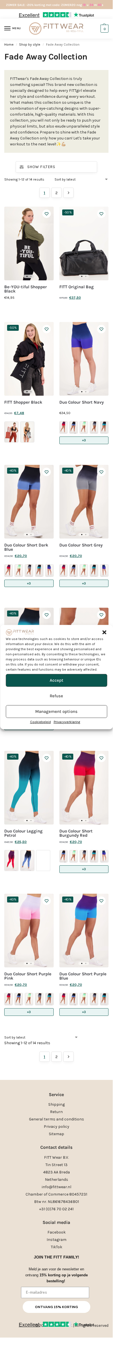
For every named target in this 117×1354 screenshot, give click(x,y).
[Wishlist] (46, 213)
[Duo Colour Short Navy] (84, 359)
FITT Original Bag (76, 287)
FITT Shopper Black (23, 402)
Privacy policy (56, 1126)
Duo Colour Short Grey (81, 545)
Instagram (56, 1239)
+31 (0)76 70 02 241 (56, 1209)
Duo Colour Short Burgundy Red (76, 833)
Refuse (56, 695)
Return (56, 1111)
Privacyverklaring (67, 722)
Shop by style (29, 44)
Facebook (56, 1232)
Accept (56, 680)
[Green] (84, 427)
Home (9, 44)
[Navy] (49, 570)
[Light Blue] (104, 427)
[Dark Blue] (73, 427)
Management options (56, 711)
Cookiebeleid (40, 722)
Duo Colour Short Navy (81, 402)
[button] (104, 632)
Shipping (56, 1104)
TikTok (56, 1247)
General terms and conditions (56, 1119)
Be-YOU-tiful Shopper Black (25, 289)
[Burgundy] (63, 427)
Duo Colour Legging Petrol (23, 833)
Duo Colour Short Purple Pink (27, 976)
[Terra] (11, 431)
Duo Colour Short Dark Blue (26, 547)
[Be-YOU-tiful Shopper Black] (29, 243)
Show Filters (41, 166)
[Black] (27, 431)
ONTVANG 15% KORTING (56, 1307)
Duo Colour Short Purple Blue (82, 976)
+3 (84, 440)
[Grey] (94, 427)
